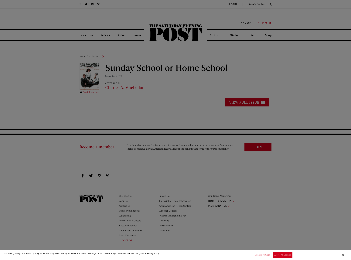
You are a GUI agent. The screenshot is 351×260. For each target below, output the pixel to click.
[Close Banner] (343, 255)
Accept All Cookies (282, 255)
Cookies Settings (262, 255)
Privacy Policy (153, 253)
